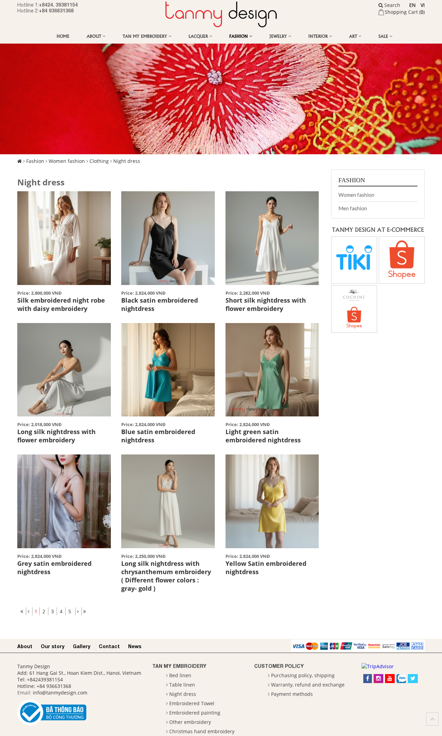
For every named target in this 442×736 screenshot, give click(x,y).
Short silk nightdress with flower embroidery (265, 304)
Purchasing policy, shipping (303, 675)
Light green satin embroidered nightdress (263, 435)
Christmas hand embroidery (201, 731)
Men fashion (352, 208)
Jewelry (278, 35)
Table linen (182, 684)
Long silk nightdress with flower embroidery (56, 435)
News (134, 646)
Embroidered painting (194, 712)
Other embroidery (190, 722)
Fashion (239, 35)
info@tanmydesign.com (60, 692)
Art (353, 35)
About (95, 35)
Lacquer (199, 35)
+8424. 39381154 (58, 5)
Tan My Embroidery (146, 35)
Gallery (81, 646)
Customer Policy (279, 666)
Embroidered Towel (191, 703)
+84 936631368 (56, 10)
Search (391, 5)
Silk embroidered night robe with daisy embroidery (61, 304)
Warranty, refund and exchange (308, 684)
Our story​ (53, 646)
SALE (384, 35)
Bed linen (180, 675)
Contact (109, 646)
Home (63, 35)
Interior (318, 35)
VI (423, 5)
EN (412, 5)
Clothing (99, 161)
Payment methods (292, 694)
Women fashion (67, 161)
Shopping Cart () (405, 12)
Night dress (126, 161)
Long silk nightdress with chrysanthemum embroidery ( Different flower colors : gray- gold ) (166, 575)
